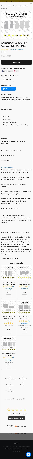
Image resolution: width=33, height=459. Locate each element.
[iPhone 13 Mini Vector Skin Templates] (24, 307)
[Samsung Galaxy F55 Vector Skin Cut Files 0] (16, 25)
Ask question (20, 49)
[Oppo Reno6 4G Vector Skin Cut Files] (8, 343)
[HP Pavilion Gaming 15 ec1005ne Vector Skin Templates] (8, 307)
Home (3, 6)
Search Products (10, 379)
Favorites (23, 385)
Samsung (4, 8)
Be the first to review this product (16, 414)
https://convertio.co (7, 167)
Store (8, 6)
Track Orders (10, 385)
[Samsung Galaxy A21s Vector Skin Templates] (8, 272)
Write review (13, 49)
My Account (23, 379)
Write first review (17, 418)
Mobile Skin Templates (20, 6)
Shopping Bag (10, 391)
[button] (7, 79)
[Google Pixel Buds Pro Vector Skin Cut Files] (24, 272)
